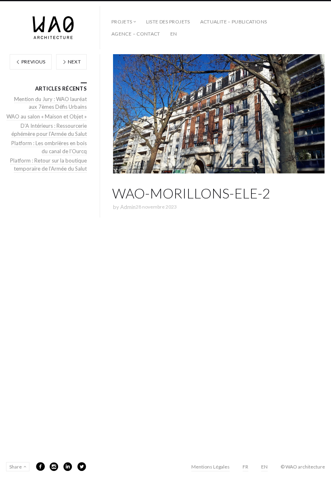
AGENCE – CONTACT (135, 34)
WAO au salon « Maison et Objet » (46, 116)
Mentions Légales (210, 467)
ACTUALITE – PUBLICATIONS (233, 22)
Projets (121, 22)
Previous (33, 62)
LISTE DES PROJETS (168, 22)
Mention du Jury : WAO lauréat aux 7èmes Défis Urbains (50, 103)
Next (74, 62)
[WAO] (53, 28)
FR (245, 467)
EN (173, 34)
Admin (128, 207)
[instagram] (54, 466)
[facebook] (40, 466)
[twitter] (81, 466)
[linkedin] (67, 466)
